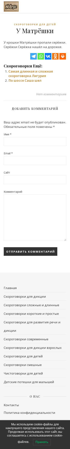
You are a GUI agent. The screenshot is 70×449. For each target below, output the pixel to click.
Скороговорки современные (26, 339)
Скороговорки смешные (23, 365)
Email (8, 153)
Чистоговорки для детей (23, 373)
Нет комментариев (51, 94)
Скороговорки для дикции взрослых (33, 347)
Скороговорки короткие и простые (31, 313)
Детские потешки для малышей (29, 382)
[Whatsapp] (41, 56)
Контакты (11, 405)
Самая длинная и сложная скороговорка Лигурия (30, 73)
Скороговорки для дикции (25, 296)
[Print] (62, 56)
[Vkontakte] (48, 56)
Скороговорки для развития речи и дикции (32, 326)
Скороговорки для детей (35, 24)
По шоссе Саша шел (24, 80)
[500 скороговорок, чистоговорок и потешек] (11, 6)
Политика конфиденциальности (29, 412)
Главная (10, 288)
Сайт (7, 172)
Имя (7, 134)
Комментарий (13, 191)
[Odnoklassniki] (55, 56)
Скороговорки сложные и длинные (31, 305)
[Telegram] (33, 56)
